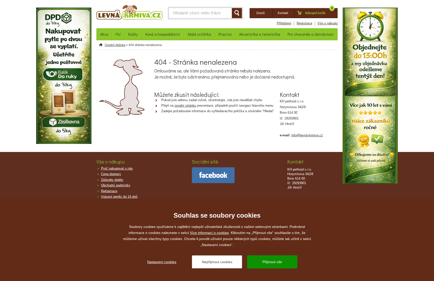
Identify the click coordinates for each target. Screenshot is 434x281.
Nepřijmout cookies (217, 262)
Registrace (304, 23)
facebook (213, 175)
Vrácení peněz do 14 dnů (119, 196)
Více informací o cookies (209, 233)
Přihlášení (284, 23)
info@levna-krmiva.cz (307, 135)
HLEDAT (237, 13)
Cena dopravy (111, 174)
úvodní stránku (185, 105)
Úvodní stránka (115, 45)
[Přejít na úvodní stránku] (129, 13)
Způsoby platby (112, 180)
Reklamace (109, 191)
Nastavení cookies (161, 262)
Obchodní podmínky (115, 185)
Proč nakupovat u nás (117, 168)
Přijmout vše (272, 262)
